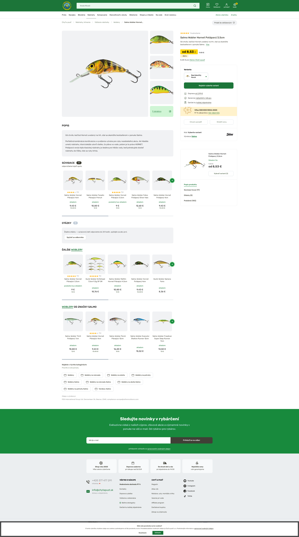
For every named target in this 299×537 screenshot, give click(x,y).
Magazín (155, 484)
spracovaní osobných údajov (203, 528)
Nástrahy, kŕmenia (83, 22)
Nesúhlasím (142, 533)
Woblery (117, 22)
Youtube (190, 481)
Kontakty (123, 489)
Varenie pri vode (158, 498)
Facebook (191, 491)
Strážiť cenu (222, 122)
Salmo (194, 136)
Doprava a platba (126, 494)
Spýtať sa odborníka (75, 237)
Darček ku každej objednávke (130, 507)
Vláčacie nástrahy (102, 22)
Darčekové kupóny (159, 507)
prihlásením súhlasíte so (149, 449)
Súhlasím (158, 533)
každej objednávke (203, 103)
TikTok (189, 496)
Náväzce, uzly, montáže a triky (163, 494)
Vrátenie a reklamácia (128, 498)
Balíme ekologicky (128, 503)
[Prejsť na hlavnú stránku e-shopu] (67, 6)
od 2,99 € (199, 93)
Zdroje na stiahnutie (159, 512)
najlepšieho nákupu (203, 98)
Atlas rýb (155, 489)
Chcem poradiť (196, 122)
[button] (172, 180)
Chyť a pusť (66, 22)
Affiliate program (158, 503)
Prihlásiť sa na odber (191, 440)
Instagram (191, 486)
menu (208, 7)
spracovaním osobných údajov (159, 449)
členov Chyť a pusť (197, 60)
